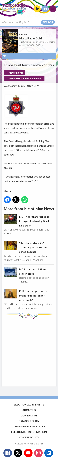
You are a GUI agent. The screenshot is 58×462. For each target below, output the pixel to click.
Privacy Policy (29, 420)
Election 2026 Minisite (29, 404)
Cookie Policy (29, 437)
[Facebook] (7, 453)
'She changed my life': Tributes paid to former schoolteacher (33, 247)
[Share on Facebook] (7, 199)
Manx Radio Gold (30, 38)
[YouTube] (28, 453)
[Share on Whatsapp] (24, 199)
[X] (18, 453)
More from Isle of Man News (26, 78)
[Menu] (52, 8)
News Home (16, 72)
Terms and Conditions (29, 426)
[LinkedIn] (48, 453)
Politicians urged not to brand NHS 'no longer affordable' (33, 295)
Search (48, 22)
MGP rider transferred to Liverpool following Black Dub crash (34, 221)
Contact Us (29, 415)
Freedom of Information (29, 431)
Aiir (41, 443)
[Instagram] (38, 453)
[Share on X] (15, 199)
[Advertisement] (29, 351)
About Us (29, 409)
